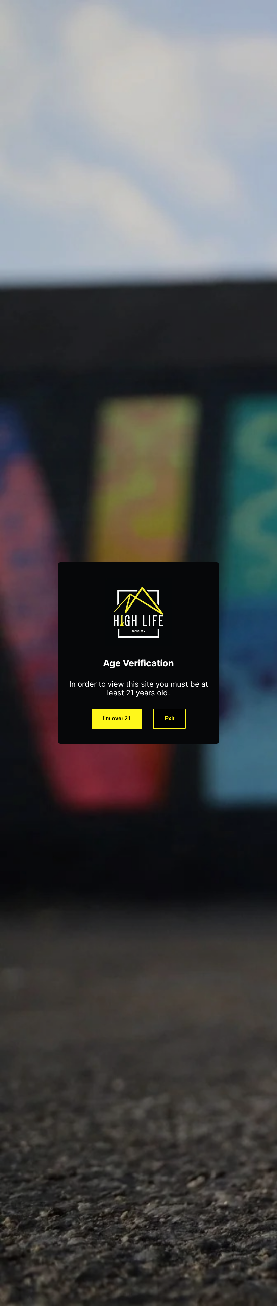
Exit (169, 718)
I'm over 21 (117, 718)
